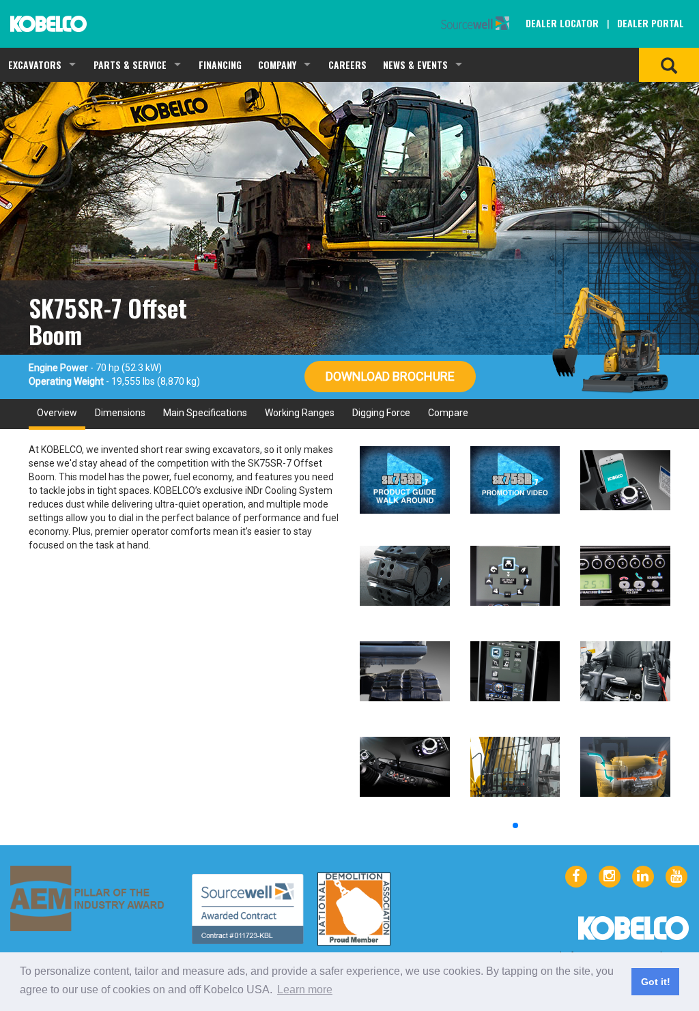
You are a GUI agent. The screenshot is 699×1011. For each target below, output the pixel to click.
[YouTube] (676, 877)
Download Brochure (390, 376)
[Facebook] (576, 877)
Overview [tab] (57, 412)
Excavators (34, 64)
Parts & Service (130, 64)
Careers (347, 64)
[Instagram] (609, 877)
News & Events (415, 64)
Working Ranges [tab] (299, 412)
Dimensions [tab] (120, 412)
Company (277, 64)
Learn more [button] (304, 989)
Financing (220, 64)
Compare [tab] (448, 412)
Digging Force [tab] (381, 412)
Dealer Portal (650, 23)
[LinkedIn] (643, 877)
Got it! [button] (655, 981)
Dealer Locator (562, 23)
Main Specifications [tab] (205, 412)
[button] (515, 825)
